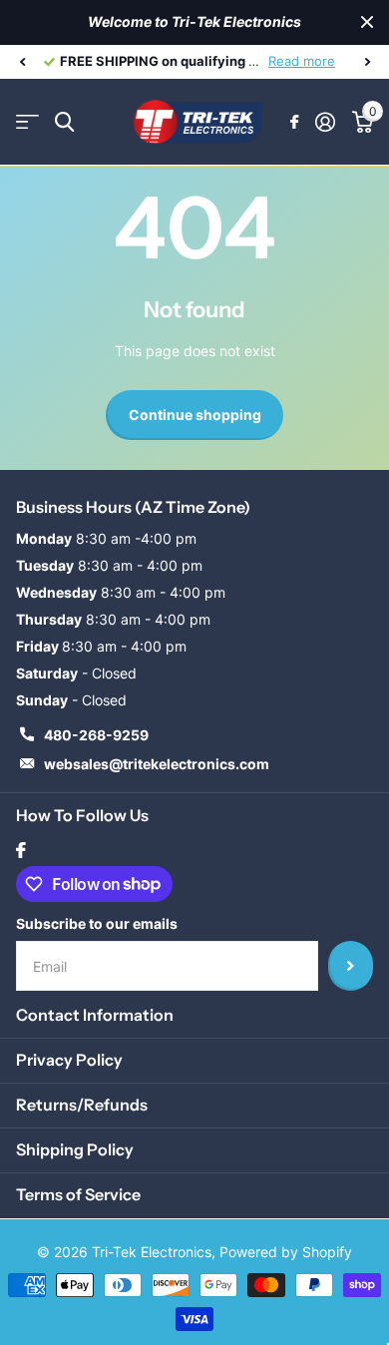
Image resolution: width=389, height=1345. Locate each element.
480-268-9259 (96, 734)
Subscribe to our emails (97, 923)
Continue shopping (195, 414)
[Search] (64, 122)
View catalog (27, 122)
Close (367, 22)
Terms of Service (78, 1194)
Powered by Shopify (285, 1251)
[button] (22, 62)
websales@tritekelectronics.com (156, 763)
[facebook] (21, 850)
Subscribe (350, 966)
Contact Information (95, 1015)
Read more (301, 61)
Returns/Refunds (82, 1105)
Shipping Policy (75, 1149)
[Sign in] (324, 122)
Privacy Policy (69, 1060)
